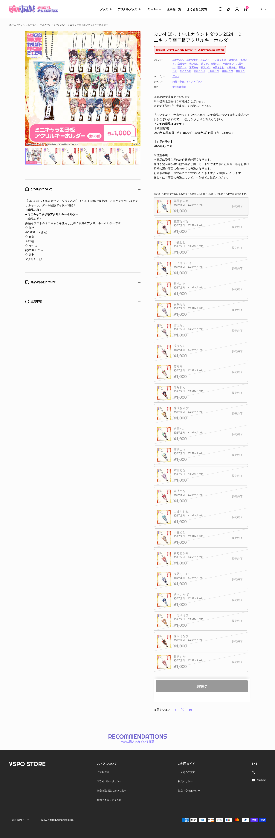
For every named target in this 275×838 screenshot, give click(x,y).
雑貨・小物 (178, 81)
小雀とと (205, 60)
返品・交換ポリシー (189, 790)
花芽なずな (192, 60)
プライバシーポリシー (109, 781)
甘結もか (240, 71)
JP (260, 9)
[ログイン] (237, 9)
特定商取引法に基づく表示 (111, 790)
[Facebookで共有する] (175, 710)
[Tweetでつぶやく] (182, 710)
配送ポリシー (185, 781)
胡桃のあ (233, 60)
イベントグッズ (194, 81)
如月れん (215, 63)
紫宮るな (193, 67)
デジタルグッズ (127, 9)
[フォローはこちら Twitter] (259, 772)
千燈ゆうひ (213, 71)
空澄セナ (182, 63)
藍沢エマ (182, 67)
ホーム (12, 25)
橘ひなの (193, 63)
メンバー (152, 9)
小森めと (231, 67)
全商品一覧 (174, 9)
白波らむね (218, 67)
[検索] (220, 9)
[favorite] (229, 9)
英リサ (204, 63)
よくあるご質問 (197, 9)
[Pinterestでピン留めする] (190, 710)
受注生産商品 (179, 87)
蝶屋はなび (227, 71)
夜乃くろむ (185, 71)
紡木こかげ (199, 71)
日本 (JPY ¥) (18, 819)
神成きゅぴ (228, 63)
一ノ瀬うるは (219, 60)
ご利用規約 (103, 772)
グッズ (104, 9)
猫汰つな (205, 67)
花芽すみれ (178, 60)
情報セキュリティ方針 (109, 799)
